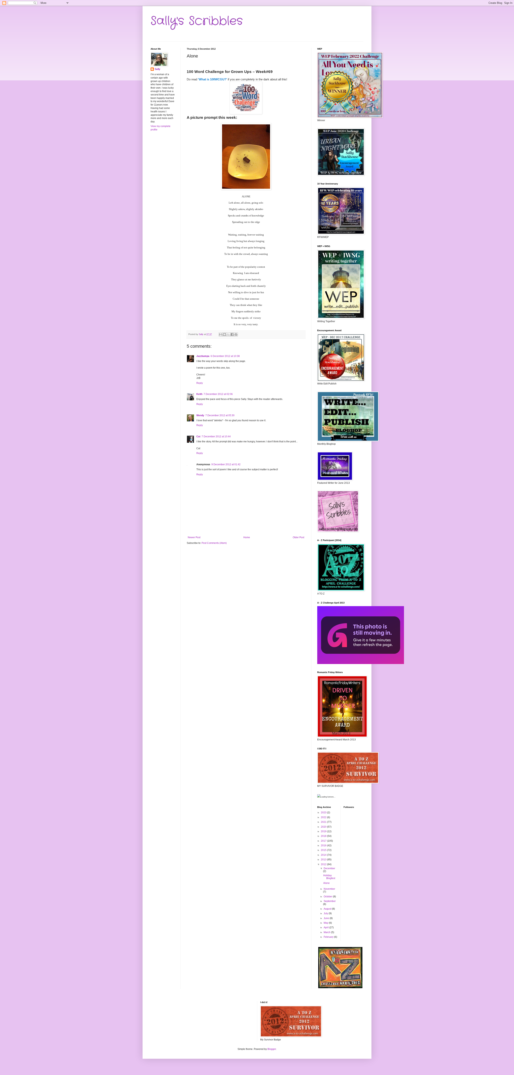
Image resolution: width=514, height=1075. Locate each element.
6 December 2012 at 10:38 (225, 356)
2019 (324, 831)
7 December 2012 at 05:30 (220, 415)
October (328, 896)
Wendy (200, 415)
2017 (324, 840)
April (326, 927)
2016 (324, 845)
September (330, 901)
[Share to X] (228, 334)
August (328, 908)
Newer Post (194, 537)
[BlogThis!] (224, 334)
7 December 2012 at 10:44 (216, 436)
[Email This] (221, 334)
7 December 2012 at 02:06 (218, 394)
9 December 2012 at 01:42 (226, 464)
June (327, 918)
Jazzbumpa (202, 356)
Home (246, 537)
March (327, 932)
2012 (324, 864)
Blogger (271, 1049)
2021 (324, 822)
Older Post (298, 537)
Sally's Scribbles (197, 21)
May (326, 922)
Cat (198, 436)
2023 (324, 812)
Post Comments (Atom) (214, 543)
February (329, 937)
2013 (324, 859)
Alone (326, 883)
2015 (324, 850)
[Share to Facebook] (232, 334)
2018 (324, 836)
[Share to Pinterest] (236, 334)
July (326, 913)
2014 (324, 855)
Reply (199, 383)
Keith (199, 394)
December (329, 868)
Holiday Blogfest (329, 877)
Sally (157, 69)
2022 (324, 817)
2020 (324, 826)
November (329, 888)
